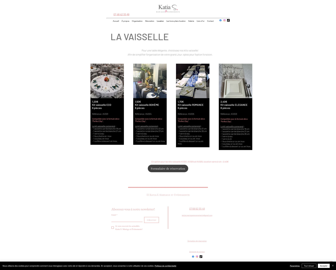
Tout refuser (309, 265)
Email (114, 215)
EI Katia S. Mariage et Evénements (168, 195)
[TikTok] (228, 20)
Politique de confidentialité (165, 265)
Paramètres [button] (295, 265)
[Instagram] (224, 20)
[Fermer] (332, 266)
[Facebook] (220, 20)
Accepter (323, 265)
